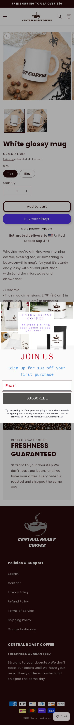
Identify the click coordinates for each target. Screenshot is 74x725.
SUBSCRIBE (37, 398)
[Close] (70, 306)
